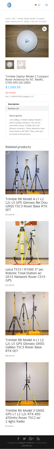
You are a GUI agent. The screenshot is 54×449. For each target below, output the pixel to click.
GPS (13, 18)
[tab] (27, 104)
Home (7, 18)
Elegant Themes (26, 442)
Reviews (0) (13, 108)
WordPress (27, 445)
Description (13, 104)
